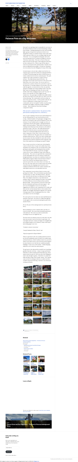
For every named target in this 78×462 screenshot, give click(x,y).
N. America (36, 5)
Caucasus (24, 5)
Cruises (54, 5)
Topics (7, 5)
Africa (18, 5)
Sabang (9, 55)
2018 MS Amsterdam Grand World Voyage (32, 345)
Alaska (48, 5)
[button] (28, 268)
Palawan (16, 52)
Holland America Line (10, 50)
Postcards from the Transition (15, 3)
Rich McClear (8, 48)
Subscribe (9, 451)
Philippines (8, 53)
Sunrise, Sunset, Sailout (28, 348)
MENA (30, 5)
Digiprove (36, 461)
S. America (43, 5)
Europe (12, 5)
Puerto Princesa (14, 53)
